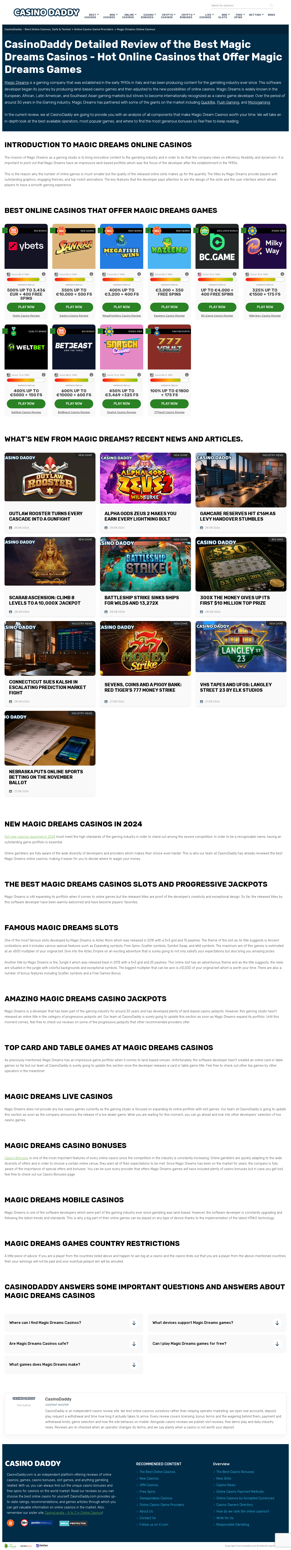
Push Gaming (228, 102)
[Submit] (269, 5)
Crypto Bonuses (186, 16)
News (271, 14)
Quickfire (208, 102)
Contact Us (148, 1518)
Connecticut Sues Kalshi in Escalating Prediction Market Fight (47, 687)
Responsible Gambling (232, 1525)
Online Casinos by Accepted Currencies (245, 1498)
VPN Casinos (149, 1485)
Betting (255, 14)
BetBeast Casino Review (74, 412)
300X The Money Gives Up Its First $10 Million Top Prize (235, 600)
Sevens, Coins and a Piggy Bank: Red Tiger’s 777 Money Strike (143, 687)
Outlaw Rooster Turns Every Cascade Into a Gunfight (46, 516)
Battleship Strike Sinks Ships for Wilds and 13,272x (142, 600)
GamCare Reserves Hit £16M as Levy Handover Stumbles (238, 516)
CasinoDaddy (58, 1399)
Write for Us (224, 1518)
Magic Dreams (17, 82)
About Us (146, 1511)
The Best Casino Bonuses (235, 1472)
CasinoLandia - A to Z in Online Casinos (73, 1513)
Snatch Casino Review (121, 412)
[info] (43, 274)
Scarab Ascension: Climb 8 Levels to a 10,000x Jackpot (45, 600)
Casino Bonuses (147, 16)
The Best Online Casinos (157, 1472)
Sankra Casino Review (74, 315)
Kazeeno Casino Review (169, 315)
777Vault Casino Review (169, 412)
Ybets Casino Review (26, 315)
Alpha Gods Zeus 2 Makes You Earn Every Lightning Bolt (140, 516)
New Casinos (109, 16)
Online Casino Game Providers (162, 1505)
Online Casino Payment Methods (240, 1492)
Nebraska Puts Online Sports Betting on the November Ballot (46, 777)
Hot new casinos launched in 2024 (30, 837)
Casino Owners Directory (234, 1505)
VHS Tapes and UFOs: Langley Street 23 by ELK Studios (236, 687)
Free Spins (238, 16)
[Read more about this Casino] (26, 246)
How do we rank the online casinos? (242, 1511)
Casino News (226, 1485)
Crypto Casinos (167, 16)
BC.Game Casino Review (217, 315)
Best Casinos (90, 16)
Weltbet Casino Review (26, 412)
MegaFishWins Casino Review (122, 315)
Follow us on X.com (154, 1525)
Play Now (26, 307)
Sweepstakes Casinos (156, 1498)
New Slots (222, 16)
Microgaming (259, 102)
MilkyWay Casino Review (265, 315)
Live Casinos (205, 16)
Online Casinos (128, 16)
